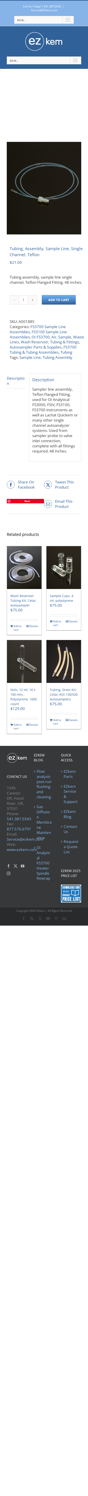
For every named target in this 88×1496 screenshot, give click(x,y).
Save (27, 501)
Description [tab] (16, 381)
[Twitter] (15, 866)
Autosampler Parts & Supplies (36, 347)
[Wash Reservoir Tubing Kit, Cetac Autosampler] (24, 567)
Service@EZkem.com (44, 10)
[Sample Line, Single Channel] (44, 188)
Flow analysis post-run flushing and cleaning (44, 784)
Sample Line (30, 357)
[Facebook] (8, 866)
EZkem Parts (70, 774)
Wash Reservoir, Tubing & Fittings (50, 341)
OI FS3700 (41, 337)
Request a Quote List (71, 846)
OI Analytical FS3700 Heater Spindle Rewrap (43, 863)
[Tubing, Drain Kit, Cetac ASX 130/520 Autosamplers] (63, 661)
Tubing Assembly (57, 357)
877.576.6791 (19, 828)
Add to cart (58, 300)
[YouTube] (22, 866)
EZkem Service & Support (71, 794)
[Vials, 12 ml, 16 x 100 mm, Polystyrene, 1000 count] (24, 661)
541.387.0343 (19, 818)
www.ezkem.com (22, 849)
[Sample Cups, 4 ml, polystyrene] (63, 567)
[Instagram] (8, 873)
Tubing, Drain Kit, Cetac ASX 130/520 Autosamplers (64, 694)
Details (33, 626)
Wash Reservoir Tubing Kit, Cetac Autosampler (23, 600)
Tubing (66, 352)
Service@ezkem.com (25, 839)
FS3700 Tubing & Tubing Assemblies (43, 349)
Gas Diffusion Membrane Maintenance (44, 822)
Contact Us (70, 829)
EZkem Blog (70, 814)
